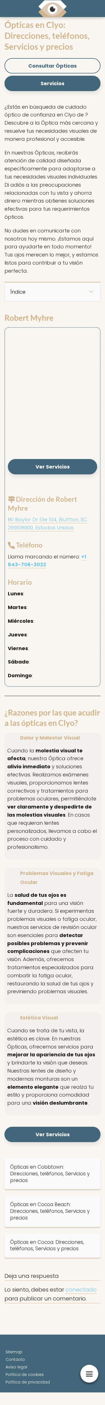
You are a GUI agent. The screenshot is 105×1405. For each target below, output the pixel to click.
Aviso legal (16, 1367)
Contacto (15, 1359)
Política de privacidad (28, 1382)
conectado (81, 1290)
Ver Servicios (53, 466)
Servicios (52, 83)
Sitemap (14, 1352)
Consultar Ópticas (52, 65)
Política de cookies (25, 1374)
